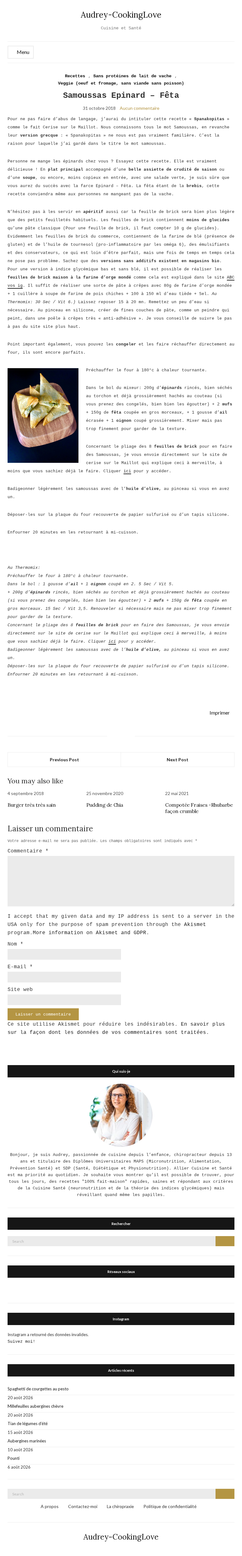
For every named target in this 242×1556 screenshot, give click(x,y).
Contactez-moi (82, 1506)
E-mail (20, 967)
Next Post (177, 759)
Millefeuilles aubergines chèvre (35, 1406)
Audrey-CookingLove (121, 14)
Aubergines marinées (27, 1440)
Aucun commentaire (139, 108)
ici (127, 471)
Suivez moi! (21, 1341)
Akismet (195, 925)
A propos (50, 1506)
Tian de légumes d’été (28, 1423)
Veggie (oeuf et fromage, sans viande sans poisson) (121, 83)
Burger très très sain (32, 805)
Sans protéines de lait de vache (132, 76)
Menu (22, 52)
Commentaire (28, 851)
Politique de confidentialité (170, 1506)
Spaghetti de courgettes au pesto (38, 1388)
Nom (15, 944)
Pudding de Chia (104, 805)
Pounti (14, 1458)
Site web (20, 990)
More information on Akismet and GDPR (89, 933)
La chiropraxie (120, 1506)
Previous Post (64, 759)
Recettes (75, 76)
